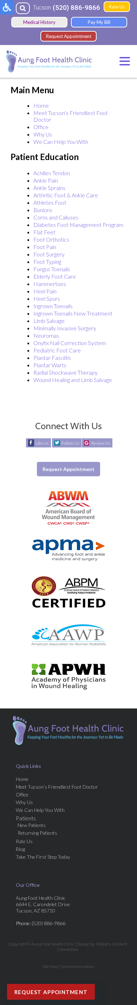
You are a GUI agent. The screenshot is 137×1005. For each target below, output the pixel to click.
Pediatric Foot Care (57, 350)
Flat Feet (44, 232)
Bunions (42, 209)
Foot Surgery (49, 254)
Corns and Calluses (55, 217)
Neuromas (46, 335)
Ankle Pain (45, 180)
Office (40, 126)
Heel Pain (45, 291)
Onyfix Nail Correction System (69, 342)
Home (41, 105)
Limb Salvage (49, 320)
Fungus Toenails (51, 269)
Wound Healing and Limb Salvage (72, 379)
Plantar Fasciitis (52, 357)
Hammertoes (49, 283)
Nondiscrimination (77, 966)
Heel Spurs (46, 298)
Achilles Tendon (51, 173)
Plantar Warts (49, 365)
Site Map (50, 966)
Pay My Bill (99, 22)
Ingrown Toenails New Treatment (72, 313)
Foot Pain (44, 246)
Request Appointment (68, 36)
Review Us (100, 443)
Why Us (42, 134)
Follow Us (70, 443)
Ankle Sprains (49, 187)
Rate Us (117, 6)
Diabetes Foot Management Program (78, 224)
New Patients (32, 825)
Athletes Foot (49, 202)
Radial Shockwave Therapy (65, 372)
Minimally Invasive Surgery (64, 328)
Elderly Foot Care (54, 276)
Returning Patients (37, 833)
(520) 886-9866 (76, 8)
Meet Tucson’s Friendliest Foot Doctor (57, 787)
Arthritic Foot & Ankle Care (65, 195)
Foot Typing (47, 261)
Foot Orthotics (51, 239)
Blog (20, 849)
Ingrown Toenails (53, 306)
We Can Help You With (60, 141)
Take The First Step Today (43, 857)
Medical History (39, 22)
